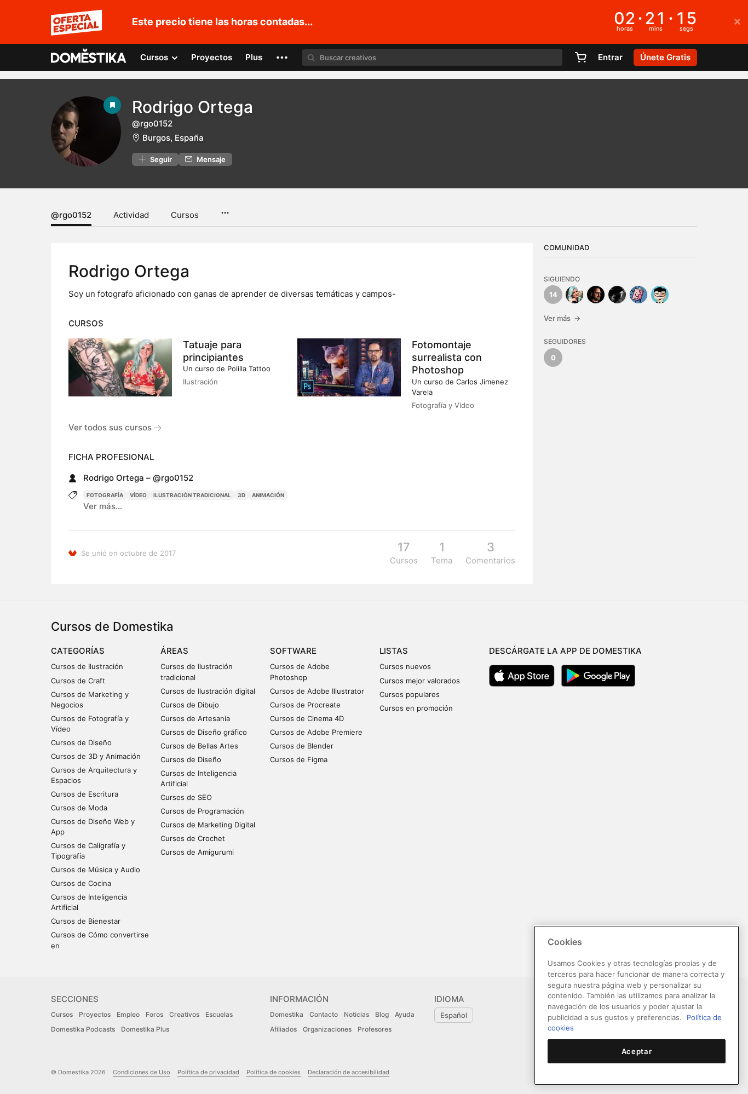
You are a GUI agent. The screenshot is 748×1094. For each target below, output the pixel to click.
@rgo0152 (71, 215)
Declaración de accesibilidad (348, 1072)
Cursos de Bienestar (85, 921)
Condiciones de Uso (141, 1072)
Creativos (184, 1014)
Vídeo (138, 495)
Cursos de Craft (78, 680)
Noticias (356, 1014)
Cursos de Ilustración (87, 666)
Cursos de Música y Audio (95, 869)
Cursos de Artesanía (195, 718)
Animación (268, 495)
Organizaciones (327, 1029)
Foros (154, 1014)
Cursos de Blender (301, 745)
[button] (282, 57)
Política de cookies (273, 1072)
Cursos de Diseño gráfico (203, 732)
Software (293, 651)
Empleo (128, 1014)
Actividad (131, 215)
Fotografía (105, 495)
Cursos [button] (155, 57)
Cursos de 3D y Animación (96, 756)
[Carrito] (580, 57)
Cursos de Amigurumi (197, 852)
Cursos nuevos (405, 666)
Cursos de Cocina (81, 883)
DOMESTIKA (89, 57)
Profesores (375, 1029)
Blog (382, 1014)
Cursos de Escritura (84, 794)
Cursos (185, 215)
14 (553, 294)
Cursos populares (409, 694)
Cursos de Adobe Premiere (316, 732)
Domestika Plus (145, 1029)
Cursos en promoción (416, 708)
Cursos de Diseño (81, 742)
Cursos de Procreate (305, 704)
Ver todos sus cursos (111, 427)
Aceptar (637, 1051)
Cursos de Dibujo (189, 704)
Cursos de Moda (79, 807)
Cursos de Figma (298, 759)
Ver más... (102, 506)
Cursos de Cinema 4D (307, 718)
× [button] (737, 21)
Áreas (174, 651)
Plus (253, 57)
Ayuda (405, 1014)
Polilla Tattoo (249, 368)
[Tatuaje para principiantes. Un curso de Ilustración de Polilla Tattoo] (120, 367)
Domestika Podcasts (83, 1029)
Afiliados (283, 1029)
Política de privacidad (208, 1072)
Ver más (562, 318)
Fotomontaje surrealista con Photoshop (447, 357)
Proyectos (211, 57)
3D (241, 495)
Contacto (323, 1014)
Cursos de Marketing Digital (207, 824)
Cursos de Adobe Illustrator (317, 691)
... (225, 209)
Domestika (286, 1014)
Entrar (610, 57)
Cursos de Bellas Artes (199, 745)
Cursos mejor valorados (419, 680)
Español (453, 1015)
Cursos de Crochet (192, 838)
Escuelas (219, 1014)
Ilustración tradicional (192, 495)
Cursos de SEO (186, 797)
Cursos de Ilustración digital (207, 691)
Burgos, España (173, 138)
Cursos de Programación (202, 811)
